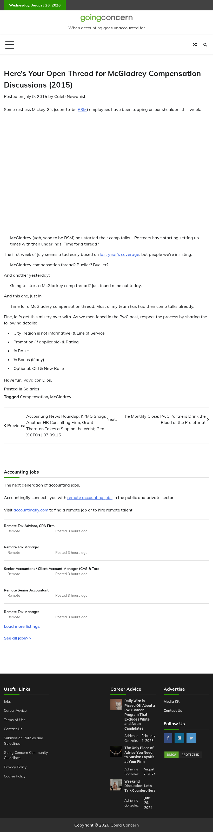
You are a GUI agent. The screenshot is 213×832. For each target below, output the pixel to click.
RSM (82, 109)
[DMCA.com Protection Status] (183, 757)
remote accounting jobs (89, 497)
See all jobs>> (17, 638)
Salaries (31, 388)
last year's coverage (119, 254)
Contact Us (13, 729)
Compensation (34, 396)
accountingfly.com (31, 509)
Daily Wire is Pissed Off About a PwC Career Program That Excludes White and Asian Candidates (139, 714)
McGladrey (60, 396)
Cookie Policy (14, 776)
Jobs (7, 701)
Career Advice (15, 710)
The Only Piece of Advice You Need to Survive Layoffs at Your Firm (139, 755)
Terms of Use (14, 719)
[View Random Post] (195, 45)
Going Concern (124, 825)
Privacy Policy (15, 767)
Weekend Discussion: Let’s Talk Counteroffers (139, 786)
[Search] (205, 45)
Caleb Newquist (69, 96)
